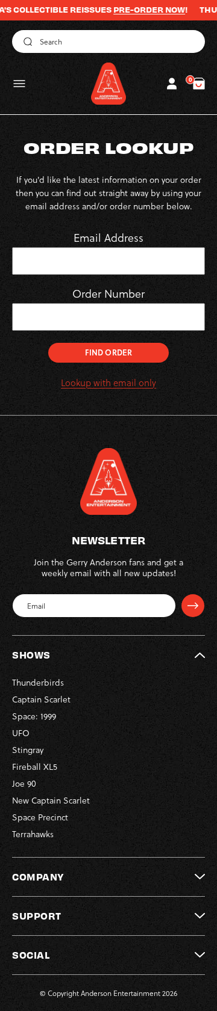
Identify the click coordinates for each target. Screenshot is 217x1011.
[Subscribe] (192, 605)
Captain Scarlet (41, 699)
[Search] (26, 41)
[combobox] (108, 41)
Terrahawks (33, 834)
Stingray (27, 749)
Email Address (108, 237)
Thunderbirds (38, 682)
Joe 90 (24, 783)
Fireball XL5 (34, 766)
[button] (19, 83)
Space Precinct (40, 817)
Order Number (108, 293)
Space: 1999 (34, 716)
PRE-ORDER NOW (142, 9)
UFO (21, 733)
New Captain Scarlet (51, 800)
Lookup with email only (108, 382)
